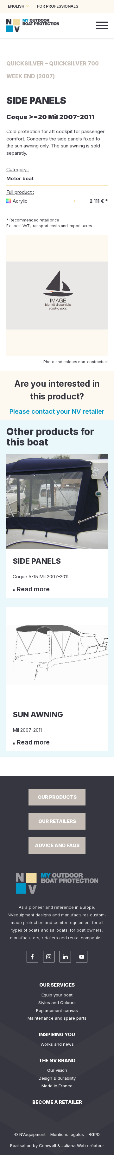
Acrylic (20, 201)
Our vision (57, 1070)
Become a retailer (57, 1102)
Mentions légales (67, 1134)
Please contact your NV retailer (57, 411)
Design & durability (57, 1078)
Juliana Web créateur (82, 1145)
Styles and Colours (57, 1002)
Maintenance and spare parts (57, 1018)
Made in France (57, 1085)
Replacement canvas (57, 1010)
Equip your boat (57, 994)
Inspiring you (57, 1034)
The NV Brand (57, 1060)
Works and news (57, 1044)
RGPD (94, 1134)
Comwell (47, 1145)
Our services (57, 985)
